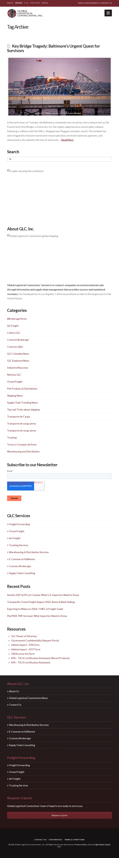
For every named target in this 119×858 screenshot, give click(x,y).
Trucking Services (18, 545)
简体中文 (10, 3)
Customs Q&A (15, 346)
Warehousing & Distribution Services (29, 552)
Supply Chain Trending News (22, 402)
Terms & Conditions (74, 840)
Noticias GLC (14, 374)
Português (35, 3)
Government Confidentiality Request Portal (35, 640)
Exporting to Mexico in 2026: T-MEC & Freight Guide (35, 608)
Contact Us (106, 3)
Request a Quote (59, 815)
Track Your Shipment (88, 3)
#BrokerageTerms (17, 318)
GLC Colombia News (18, 353)
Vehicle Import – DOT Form (25, 649)
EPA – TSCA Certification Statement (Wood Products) (40, 658)
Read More (67, 139)
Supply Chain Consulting (22, 573)
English (18, 3)
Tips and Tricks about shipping (23, 409)
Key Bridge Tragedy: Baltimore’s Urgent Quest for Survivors (53, 48)
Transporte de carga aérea (21, 423)
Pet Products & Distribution (22, 388)
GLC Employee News (18, 360)
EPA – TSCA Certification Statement (30, 662)
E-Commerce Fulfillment (22, 559)
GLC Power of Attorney (24, 636)
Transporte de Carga (18, 416)
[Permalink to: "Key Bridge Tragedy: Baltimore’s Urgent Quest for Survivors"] (59, 87)
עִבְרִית (26, 3)
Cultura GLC (13, 332)
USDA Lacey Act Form (23, 653)
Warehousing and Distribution (23, 451)
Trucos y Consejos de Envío (22, 444)
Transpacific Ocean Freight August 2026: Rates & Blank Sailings (41, 601)
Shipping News (15, 395)
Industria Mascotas (17, 367)
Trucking (12, 437)
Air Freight (13, 325)
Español (45, 3)
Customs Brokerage (18, 339)
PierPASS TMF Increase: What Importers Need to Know (37, 615)
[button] (108, 13)
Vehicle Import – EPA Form (25, 644)
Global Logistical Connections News (28, 698)
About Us (14, 691)
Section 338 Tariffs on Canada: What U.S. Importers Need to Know (43, 594)
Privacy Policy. (81, 844)
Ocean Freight (14, 381)
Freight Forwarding (19, 524)
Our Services (55, 840)
